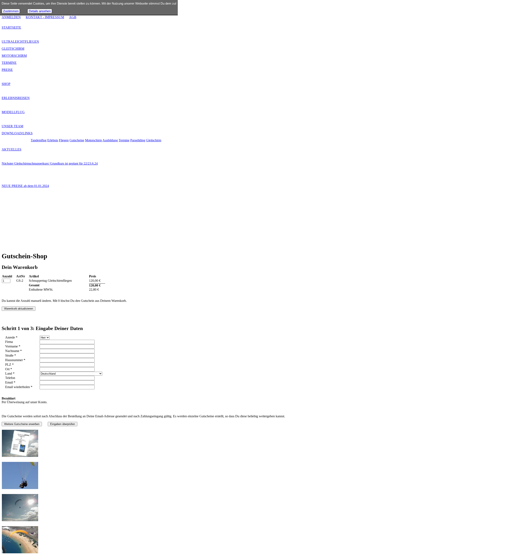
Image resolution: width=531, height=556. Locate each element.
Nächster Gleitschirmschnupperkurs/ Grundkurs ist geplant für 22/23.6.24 (50, 163)
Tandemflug (38, 140)
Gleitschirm (153, 140)
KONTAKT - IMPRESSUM (45, 17)
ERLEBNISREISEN (16, 98)
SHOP (6, 84)
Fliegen (64, 140)
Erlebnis (52, 140)
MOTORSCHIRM (14, 55)
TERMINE (9, 62)
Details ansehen (40, 11)
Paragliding (137, 140)
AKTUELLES (11, 149)
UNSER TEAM (12, 126)
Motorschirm (93, 140)
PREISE (7, 70)
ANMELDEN (11, 17)
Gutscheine (76, 140)
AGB (72, 17)
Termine (124, 140)
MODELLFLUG (13, 112)
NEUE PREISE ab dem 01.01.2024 (25, 186)
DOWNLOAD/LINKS (17, 133)
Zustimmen (10, 11)
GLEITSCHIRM (13, 48)
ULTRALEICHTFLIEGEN (20, 41)
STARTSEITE (11, 27)
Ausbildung (110, 140)
